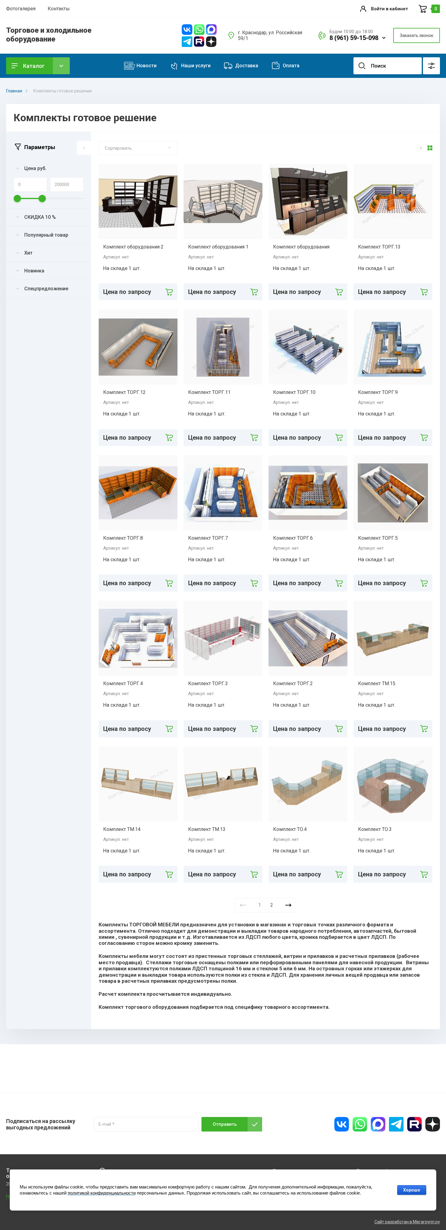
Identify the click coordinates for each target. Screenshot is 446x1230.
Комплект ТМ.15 (376, 683)
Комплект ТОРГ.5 (378, 538)
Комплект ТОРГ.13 (379, 247)
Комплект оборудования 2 (133, 247)
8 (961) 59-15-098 (353, 38)
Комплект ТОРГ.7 (208, 538)
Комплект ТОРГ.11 (209, 392)
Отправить (225, 1124)
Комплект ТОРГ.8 (123, 538)
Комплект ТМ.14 (121, 829)
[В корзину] (168, 291)
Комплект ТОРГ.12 (124, 392)
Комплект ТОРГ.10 (294, 392)
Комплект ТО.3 (375, 829)
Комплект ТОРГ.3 (208, 683)
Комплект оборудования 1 (218, 247)
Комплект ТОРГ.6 (293, 538)
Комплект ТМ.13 (206, 829)
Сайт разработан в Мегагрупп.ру (407, 1221)
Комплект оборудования (301, 247)
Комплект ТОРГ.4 (123, 683)
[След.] (288, 905)
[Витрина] (430, 148)
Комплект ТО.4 (290, 829)
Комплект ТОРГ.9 (378, 392)
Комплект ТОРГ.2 (293, 683)
